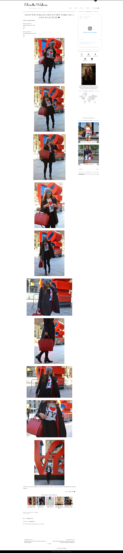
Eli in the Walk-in (35, 5)
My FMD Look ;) (88, 164)
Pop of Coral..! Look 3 (88, 142)
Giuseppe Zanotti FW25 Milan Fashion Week (59, 507)
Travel (81, 8)
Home (70, 8)
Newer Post (35, 541)
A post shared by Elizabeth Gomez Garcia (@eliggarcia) (92, 47)
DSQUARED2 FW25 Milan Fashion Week (68, 506)
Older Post (64, 541)
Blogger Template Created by (61, 551)
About (75, 8)
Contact (88, 8)
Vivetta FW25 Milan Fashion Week (50, 506)
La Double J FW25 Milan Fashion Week (31, 506)
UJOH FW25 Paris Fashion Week (40, 506)
